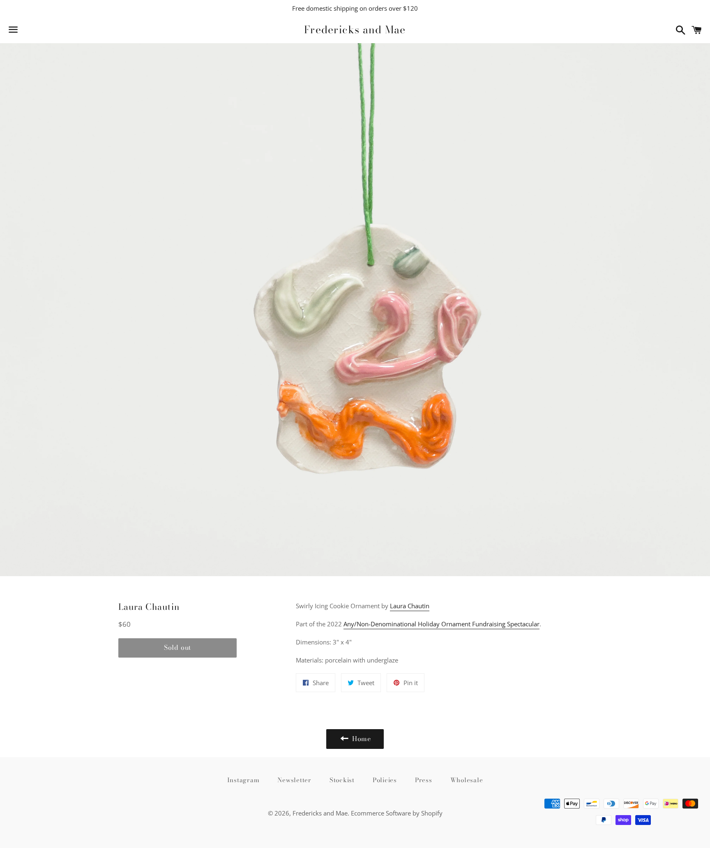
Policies (385, 780)
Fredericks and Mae (355, 30)
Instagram (243, 780)
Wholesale (466, 780)
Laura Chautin (409, 606)
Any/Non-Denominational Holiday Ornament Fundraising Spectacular (441, 624)
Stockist (342, 780)
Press (423, 780)
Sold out (177, 647)
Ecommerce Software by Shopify (397, 813)
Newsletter (294, 780)
